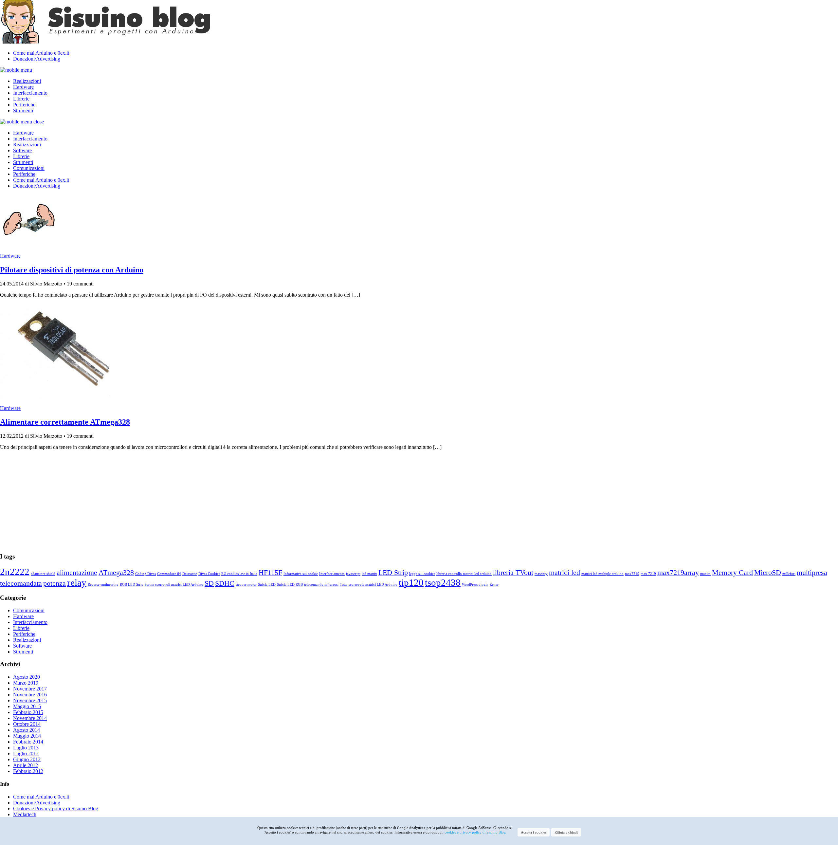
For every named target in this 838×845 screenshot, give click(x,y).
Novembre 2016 (30, 694)
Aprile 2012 (25, 765)
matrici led (564, 573)
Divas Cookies (209, 574)
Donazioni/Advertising (36, 59)
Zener (494, 584)
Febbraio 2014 (28, 741)
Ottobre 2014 (27, 724)
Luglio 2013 (26, 747)
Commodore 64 (169, 574)
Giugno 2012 (27, 759)
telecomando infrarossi (321, 584)
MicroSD (767, 573)
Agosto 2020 (26, 677)
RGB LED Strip (131, 584)
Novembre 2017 (30, 688)
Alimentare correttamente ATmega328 (65, 422)
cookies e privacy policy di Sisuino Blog (475, 832)
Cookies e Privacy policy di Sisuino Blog (55, 808)
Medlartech (24, 814)
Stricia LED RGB (290, 584)
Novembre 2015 (30, 700)
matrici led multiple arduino (602, 574)
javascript (353, 574)
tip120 (411, 582)
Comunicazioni (29, 168)
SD (209, 583)
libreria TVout (513, 573)
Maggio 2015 (27, 706)
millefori (788, 574)
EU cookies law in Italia (239, 574)
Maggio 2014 (27, 736)
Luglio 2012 (26, 753)
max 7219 (648, 574)
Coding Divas (145, 574)
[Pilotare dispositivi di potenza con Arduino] (29, 245)
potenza (54, 583)
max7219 (632, 574)
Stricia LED (267, 584)
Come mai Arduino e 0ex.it (41, 53)
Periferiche (24, 104)
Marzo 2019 (25, 683)
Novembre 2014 (30, 718)
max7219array (678, 573)
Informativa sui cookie (300, 574)
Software (22, 150)
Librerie (21, 98)
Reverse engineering (103, 584)
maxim (705, 574)
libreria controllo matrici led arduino (464, 574)
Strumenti (23, 110)
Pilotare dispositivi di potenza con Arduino (71, 270)
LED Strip (393, 573)
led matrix (369, 574)
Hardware (23, 87)
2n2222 (14, 571)
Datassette (189, 574)
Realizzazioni (27, 81)
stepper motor (246, 584)
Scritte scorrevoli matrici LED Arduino (174, 584)
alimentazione (77, 573)
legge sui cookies (422, 574)
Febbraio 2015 (28, 712)
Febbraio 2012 (28, 771)
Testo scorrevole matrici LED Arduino (368, 584)
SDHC (224, 583)
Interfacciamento (30, 93)
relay (76, 582)
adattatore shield (43, 574)
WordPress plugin (475, 584)
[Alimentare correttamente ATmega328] (64, 397)
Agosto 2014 (26, 730)
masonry (541, 574)
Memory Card (732, 573)
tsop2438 (443, 582)
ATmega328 (116, 573)
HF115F (270, 573)
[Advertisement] (196, 501)
